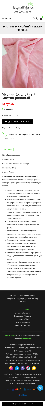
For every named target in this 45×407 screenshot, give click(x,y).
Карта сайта (26, 338)
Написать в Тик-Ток (22, 325)
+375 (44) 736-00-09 (22, 12)
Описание (7, 149)
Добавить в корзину (18, 122)
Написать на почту (22, 322)
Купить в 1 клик (8, 128)
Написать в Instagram (22, 313)
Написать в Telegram (22, 316)
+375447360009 (22, 310)
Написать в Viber (22, 319)
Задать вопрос (22, 128)
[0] (41, 18)
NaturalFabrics (10, 335)
